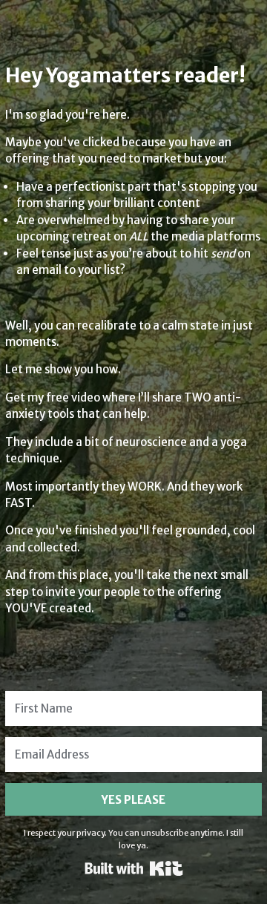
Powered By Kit (134, 868)
